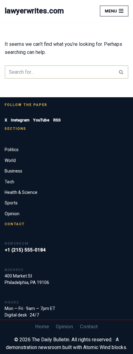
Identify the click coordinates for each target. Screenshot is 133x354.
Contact (89, 327)
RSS (57, 120)
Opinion (12, 213)
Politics (12, 149)
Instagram (20, 120)
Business (13, 170)
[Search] (121, 72)
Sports (11, 202)
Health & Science (21, 192)
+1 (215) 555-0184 (25, 250)
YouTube (41, 120)
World (10, 160)
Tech (9, 181)
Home (42, 327)
